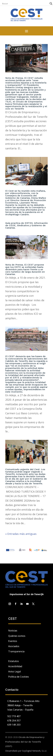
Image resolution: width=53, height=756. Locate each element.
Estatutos (13, 661)
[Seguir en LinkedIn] (21, 603)
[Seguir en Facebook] (15, 603)
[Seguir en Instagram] (9, 603)
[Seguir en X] (33, 603)
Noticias (12, 630)
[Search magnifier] (51, 3)
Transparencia (16, 651)
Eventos (12, 641)
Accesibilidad (15, 666)
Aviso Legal (14, 671)
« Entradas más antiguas (21, 534)
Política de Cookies (18, 676)
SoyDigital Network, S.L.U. (34, 750)
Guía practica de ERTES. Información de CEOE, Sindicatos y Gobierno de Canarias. (26, 225)
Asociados (13, 646)
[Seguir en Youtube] (27, 603)
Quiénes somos (16, 636)
